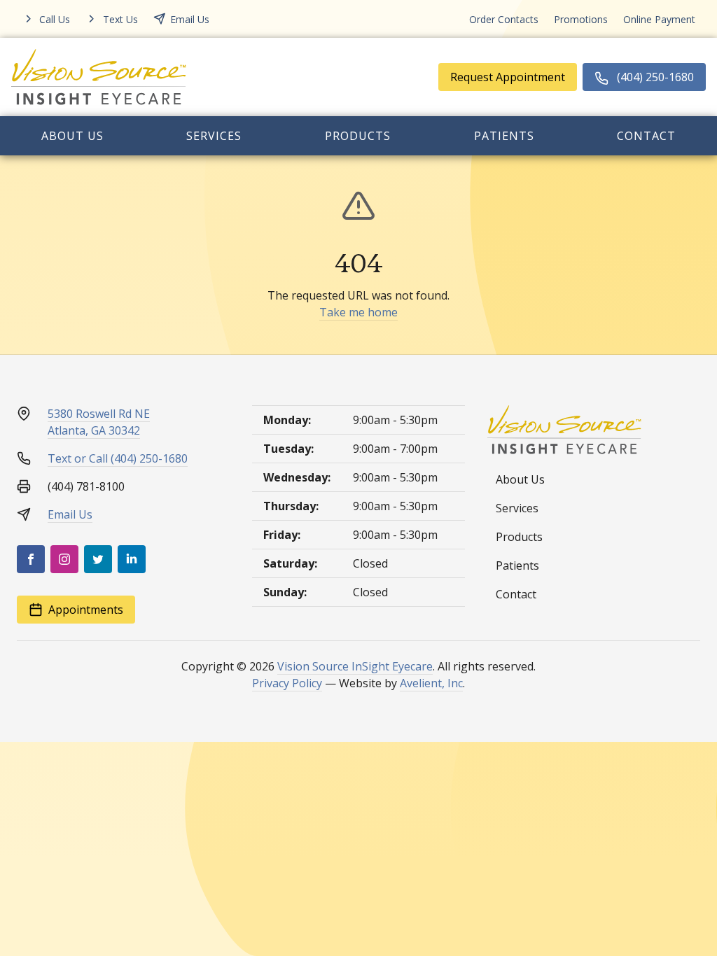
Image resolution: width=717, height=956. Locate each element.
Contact (646, 135)
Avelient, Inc (431, 683)
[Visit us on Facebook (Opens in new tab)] (31, 559)
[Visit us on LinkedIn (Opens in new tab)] (132, 559)
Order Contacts (503, 19)
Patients (504, 135)
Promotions (581, 19)
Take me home (358, 312)
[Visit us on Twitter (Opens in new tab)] (98, 559)
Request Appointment (507, 77)
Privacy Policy (287, 683)
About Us (72, 135)
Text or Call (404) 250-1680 (118, 458)
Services (214, 135)
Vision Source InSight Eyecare (355, 666)
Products (358, 135)
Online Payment (659, 19)
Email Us (70, 514)
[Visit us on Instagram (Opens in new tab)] (64, 559)
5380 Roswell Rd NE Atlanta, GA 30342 (99, 422)
